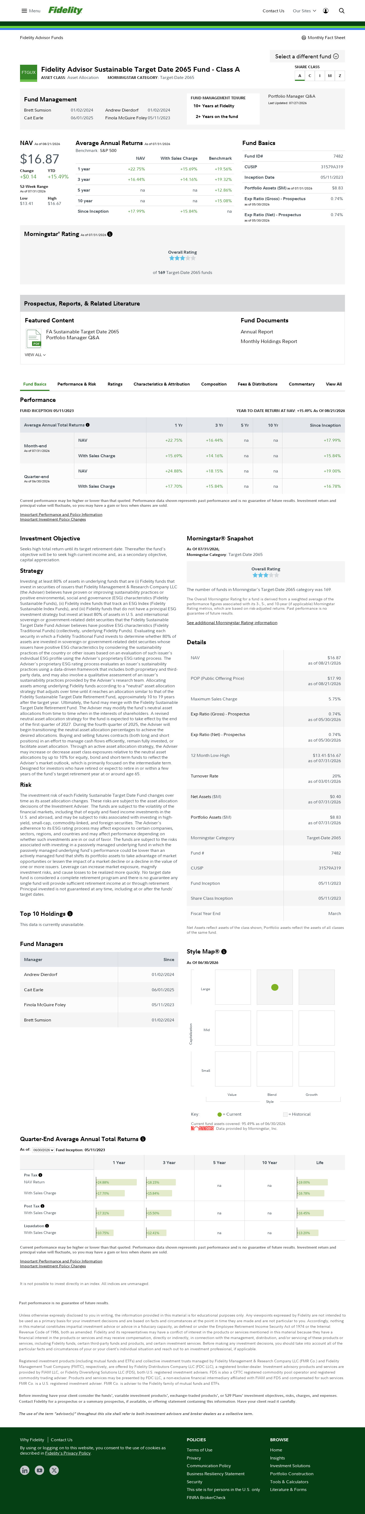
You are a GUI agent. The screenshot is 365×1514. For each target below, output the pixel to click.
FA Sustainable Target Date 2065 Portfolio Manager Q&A (82, 335)
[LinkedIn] (24, 1470)
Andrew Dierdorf (121, 110)
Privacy (194, 1458)
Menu (34, 11)
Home (276, 1450)
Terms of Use (199, 1450)
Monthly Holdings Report (269, 341)
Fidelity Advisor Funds (41, 37)
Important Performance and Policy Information (61, 514)
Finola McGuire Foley (126, 118)
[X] (54, 1470)
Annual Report (257, 332)
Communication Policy (209, 1466)
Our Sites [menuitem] (302, 11)
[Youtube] (39, 1470)
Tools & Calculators (289, 1482)
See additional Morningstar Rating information (232, 623)
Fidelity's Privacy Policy (68, 1453)
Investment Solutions (290, 1466)
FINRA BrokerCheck (206, 1497)
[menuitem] (31, 10)
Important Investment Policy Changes (53, 519)
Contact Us (273, 11)
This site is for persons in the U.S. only (223, 1489)
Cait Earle (33, 118)
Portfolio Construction (291, 1474)
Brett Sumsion (37, 110)
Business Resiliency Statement (215, 1474)
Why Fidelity (32, 1440)
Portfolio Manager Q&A (291, 96)
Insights (277, 1458)
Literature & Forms (288, 1489)
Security (194, 1482)
